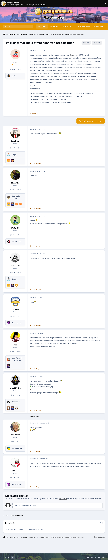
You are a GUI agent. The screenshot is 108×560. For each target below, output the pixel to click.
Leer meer (3, 4)
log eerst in (63, 499)
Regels (72, 55)
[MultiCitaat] (30, 163)
